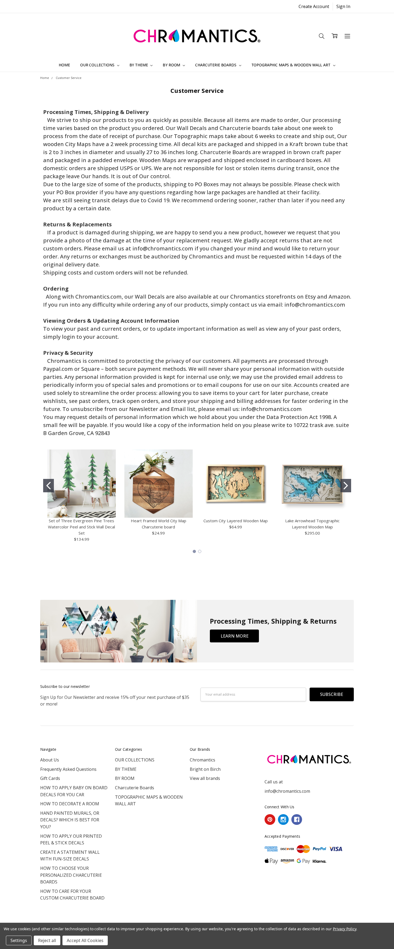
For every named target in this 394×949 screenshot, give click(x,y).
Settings (18, 940)
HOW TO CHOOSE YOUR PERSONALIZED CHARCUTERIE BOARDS (71, 875)
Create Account (314, 6)
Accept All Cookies (85, 940)
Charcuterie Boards (216, 64)
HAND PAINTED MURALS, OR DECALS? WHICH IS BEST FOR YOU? (69, 820)
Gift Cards (50, 778)
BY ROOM (172, 64)
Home (64, 64)
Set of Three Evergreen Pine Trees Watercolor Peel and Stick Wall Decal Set (81, 527)
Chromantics (202, 760)
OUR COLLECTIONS (98, 64)
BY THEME (139, 64)
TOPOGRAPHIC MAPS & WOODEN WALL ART (291, 64)
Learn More (234, 636)
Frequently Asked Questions (68, 769)
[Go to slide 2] (345, 485)
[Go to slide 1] (48, 485)
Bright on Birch (205, 769)
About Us (49, 760)
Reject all (47, 940)
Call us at (274, 782)
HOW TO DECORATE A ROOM (69, 804)
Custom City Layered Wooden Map (235, 520)
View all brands (205, 778)
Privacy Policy (344, 928)
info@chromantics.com (287, 791)
